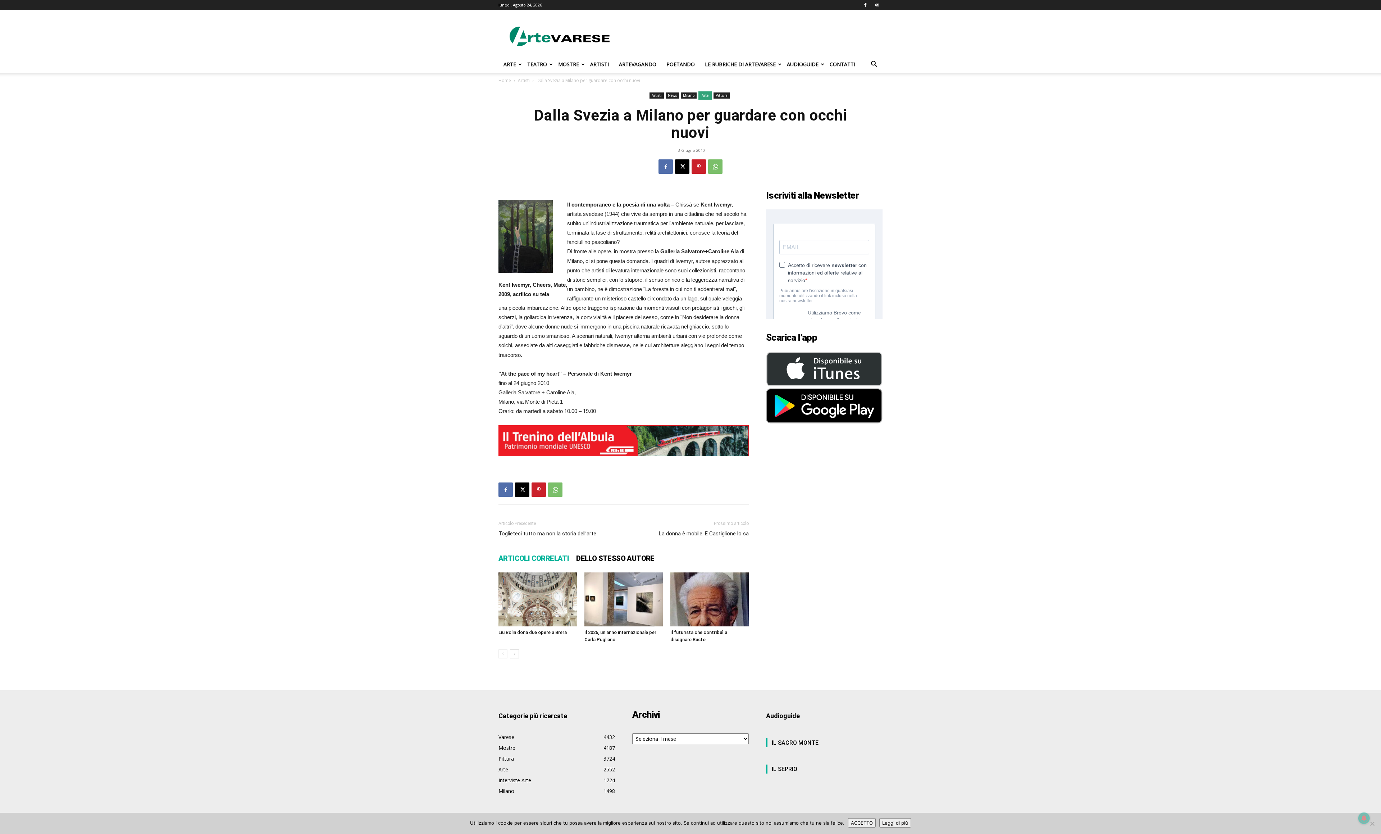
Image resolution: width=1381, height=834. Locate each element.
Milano (688, 95)
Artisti (524, 80)
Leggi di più (895, 823)
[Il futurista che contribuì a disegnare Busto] (709, 599)
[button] (874, 65)
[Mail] (877, 5)
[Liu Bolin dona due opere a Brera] (537, 599)
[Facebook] (865, 5)
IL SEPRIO (784, 769)
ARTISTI (599, 64)
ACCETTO (862, 823)
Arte (705, 95)
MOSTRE (568, 64)
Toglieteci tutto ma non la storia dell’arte (547, 533)
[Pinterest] (699, 166)
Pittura (722, 95)
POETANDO (680, 64)
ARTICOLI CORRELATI (533, 558)
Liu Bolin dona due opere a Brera (532, 632)
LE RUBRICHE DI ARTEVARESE (740, 64)
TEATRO (537, 64)
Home (504, 80)
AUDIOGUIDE (803, 64)
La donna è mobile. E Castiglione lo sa (704, 533)
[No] (1372, 823)
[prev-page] (502, 653)
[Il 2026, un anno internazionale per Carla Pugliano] (623, 599)
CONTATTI (842, 64)
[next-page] (514, 653)
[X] (682, 166)
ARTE (509, 64)
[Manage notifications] (1364, 818)
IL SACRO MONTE (795, 742)
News (672, 95)
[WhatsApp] (715, 166)
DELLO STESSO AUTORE (615, 558)
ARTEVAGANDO (637, 64)
